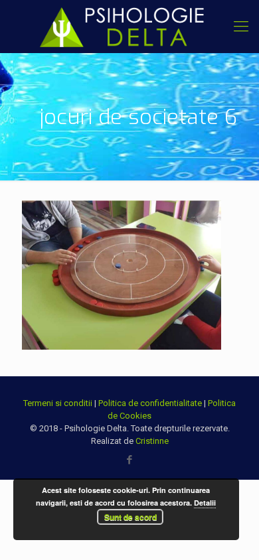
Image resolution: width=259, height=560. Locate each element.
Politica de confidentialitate (150, 403)
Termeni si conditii (57, 403)
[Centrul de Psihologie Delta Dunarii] (129, 26)
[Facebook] (130, 460)
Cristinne (152, 441)
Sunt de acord (130, 517)
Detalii (205, 503)
